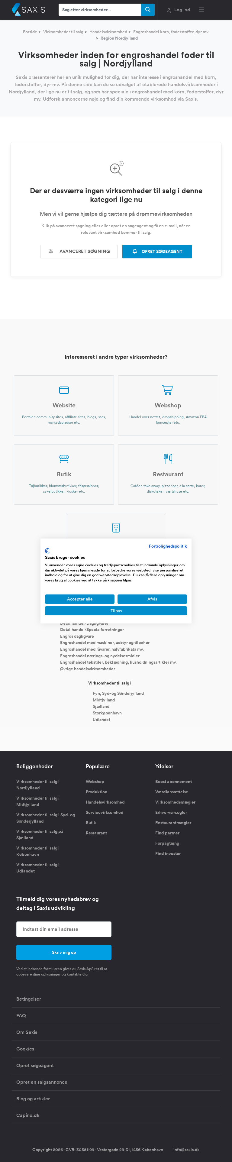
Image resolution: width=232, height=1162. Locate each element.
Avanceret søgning (84, 251)
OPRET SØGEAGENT (161, 251)
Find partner (167, 833)
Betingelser (28, 999)
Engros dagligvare (77, 636)
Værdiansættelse (171, 792)
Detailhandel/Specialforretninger (92, 629)
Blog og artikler (33, 1099)
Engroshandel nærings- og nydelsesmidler (100, 655)
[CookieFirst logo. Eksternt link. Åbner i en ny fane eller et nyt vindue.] (47, 551)
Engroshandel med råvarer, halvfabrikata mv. (102, 649)
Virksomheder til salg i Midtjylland (38, 801)
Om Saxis (26, 1032)
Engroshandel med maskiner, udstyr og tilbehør (105, 642)
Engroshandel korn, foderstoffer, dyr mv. (171, 32)
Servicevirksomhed (105, 812)
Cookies (25, 1049)
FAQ (21, 1015)
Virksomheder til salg (63, 32)
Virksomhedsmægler (175, 802)
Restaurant (96, 833)
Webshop (95, 781)
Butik (91, 823)
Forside (30, 32)
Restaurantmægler (173, 823)
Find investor (168, 853)
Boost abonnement (173, 781)
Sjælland (101, 706)
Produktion (96, 792)
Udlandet (101, 719)
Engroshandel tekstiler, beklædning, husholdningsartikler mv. (118, 662)
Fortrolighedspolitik (168, 546)
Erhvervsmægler (171, 812)
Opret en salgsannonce (41, 1082)
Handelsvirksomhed (108, 32)
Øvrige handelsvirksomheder (87, 668)
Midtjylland (104, 700)
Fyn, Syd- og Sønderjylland (118, 693)
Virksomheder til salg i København (38, 851)
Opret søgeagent (35, 1065)
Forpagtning (167, 843)
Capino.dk (28, 1115)
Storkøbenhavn (107, 713)
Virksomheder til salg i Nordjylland (38, 784)
